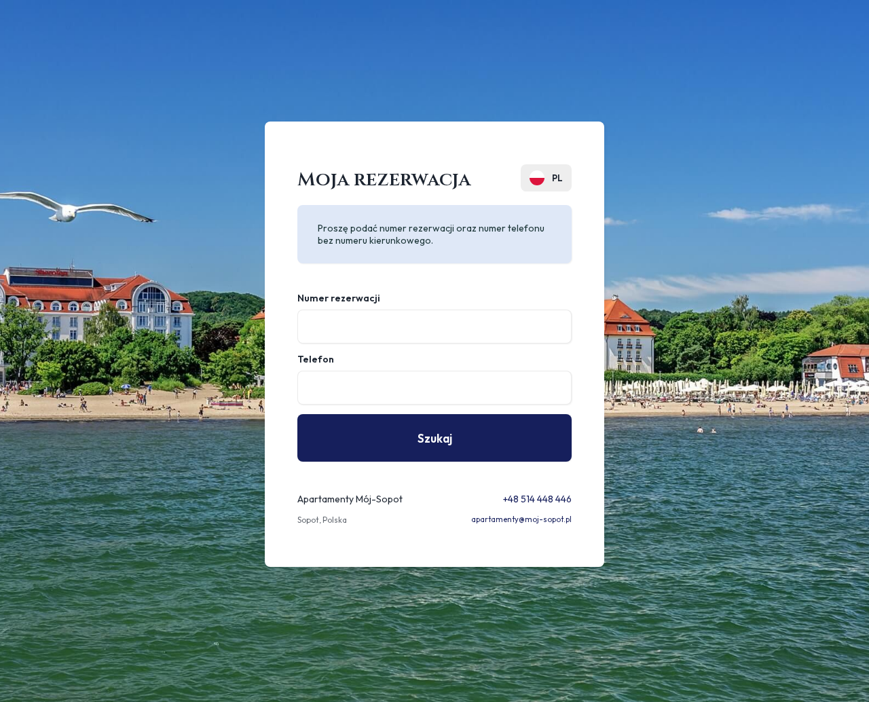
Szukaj (435, 438)
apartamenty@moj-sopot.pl (521, 519)
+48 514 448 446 (537, 499)
